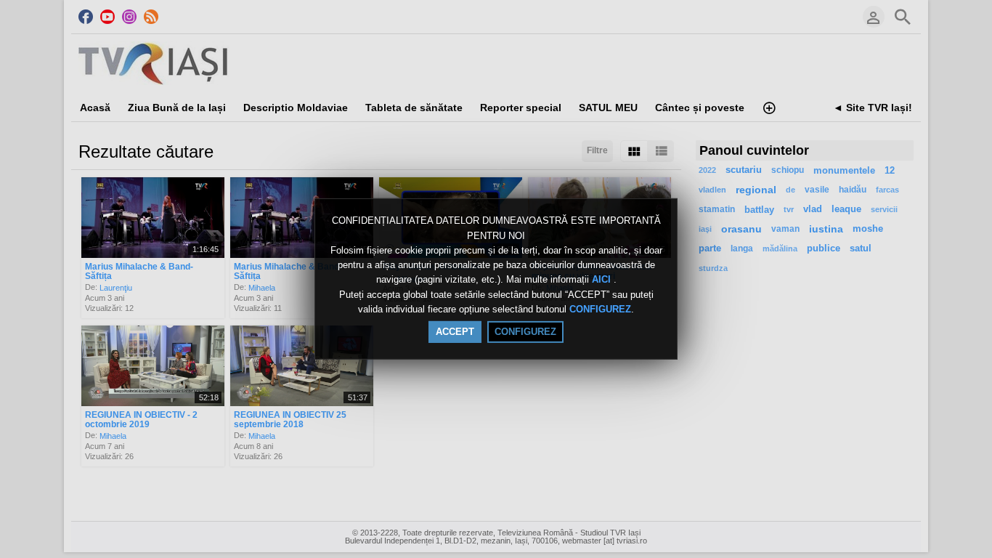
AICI (603, 280)
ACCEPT (455, 331)
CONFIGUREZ (600, 309)
